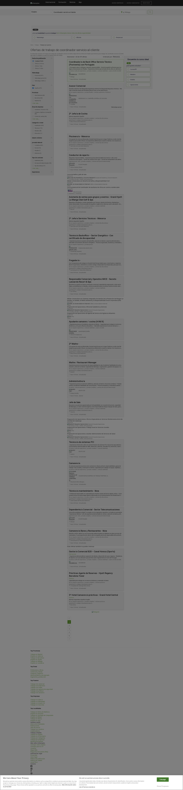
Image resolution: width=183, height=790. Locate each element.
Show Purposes (163, 786)
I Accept (163, 779)
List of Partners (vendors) (87, 787)
